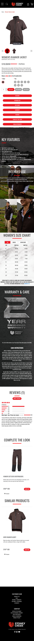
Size (15, 79)
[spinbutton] (3, 89)
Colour (3, 79)
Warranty (17, 110)
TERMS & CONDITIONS (16, 616)
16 (15, 85)
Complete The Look (17, 119)
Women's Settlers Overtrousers (13, 476)
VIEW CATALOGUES (17, 614)
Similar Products (17, 124)
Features (17, 96)
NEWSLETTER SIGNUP (16, 611)
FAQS (17, 598)
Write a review (17, 398)
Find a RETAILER (26, 89)
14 (28, 82)
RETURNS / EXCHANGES (17, 601)
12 (25, 82)
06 (15, 82)
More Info (27, 489)
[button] (6, 89)
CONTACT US (27, 283)
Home (3, 12)
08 (18, 82)
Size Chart (17, 105)
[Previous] (3, 465)
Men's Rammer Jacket (9, 537)
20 (21, 85)
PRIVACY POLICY (16, 618)
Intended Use (17, 100)
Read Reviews (21, 64)
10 (21, 82)
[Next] (30, 465)
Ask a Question (18, 89)
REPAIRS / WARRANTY (16, 600)
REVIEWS (17, 115)
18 (18, 85)
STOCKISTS (16, 603)
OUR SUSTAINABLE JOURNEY (17, 613)
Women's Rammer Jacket (10, 12)
